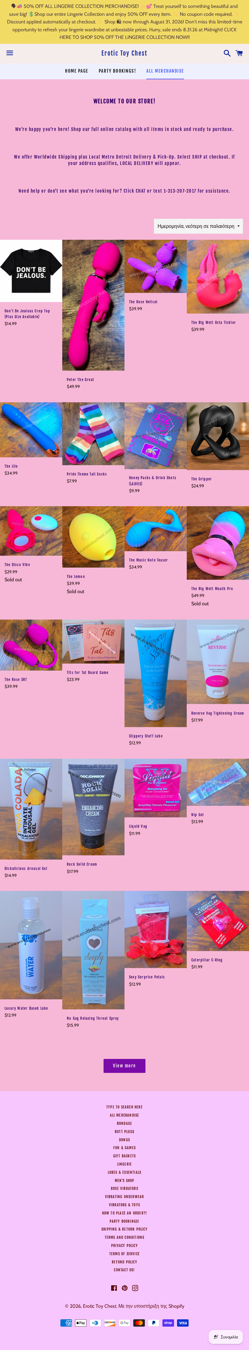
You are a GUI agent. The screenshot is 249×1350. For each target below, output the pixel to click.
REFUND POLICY (124, 1262)
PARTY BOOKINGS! (117, 71)
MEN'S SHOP (125, 1180)
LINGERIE (124, 1164)
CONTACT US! (124, 1270)
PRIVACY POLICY (124, 1245)
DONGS (124, 1140)
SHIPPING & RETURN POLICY (124, 1229)
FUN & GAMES (124, 1148)
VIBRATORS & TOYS (124, 1205)
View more (124, 1066)
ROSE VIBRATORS (124, 1188)
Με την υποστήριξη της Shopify (151, 1306)
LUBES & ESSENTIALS (125, 1172)
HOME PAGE (76, 71)
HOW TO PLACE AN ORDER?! (124, 1213)
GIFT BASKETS (124, 1156)
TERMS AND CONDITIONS (125, 1237)
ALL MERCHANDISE (165, 71)
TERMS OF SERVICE (124, 1254)
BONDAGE (124, 1123)
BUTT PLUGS (124, 1131)
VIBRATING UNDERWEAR (124, 1196)
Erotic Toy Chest (124, 53)
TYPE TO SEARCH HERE (124, 1107)
